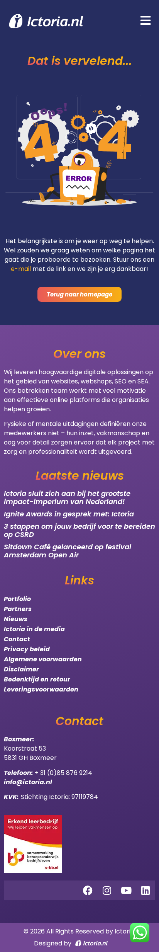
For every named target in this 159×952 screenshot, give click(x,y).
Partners (18, 609)
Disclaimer (21, 669)
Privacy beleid (27, 649)
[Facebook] (87, 890)
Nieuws (15, 619)
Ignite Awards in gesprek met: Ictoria (69, 514)
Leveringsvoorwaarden (41, 689)
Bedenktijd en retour (37, 679)
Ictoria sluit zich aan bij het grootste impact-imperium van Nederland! (67, 498)
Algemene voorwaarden (43, 659)
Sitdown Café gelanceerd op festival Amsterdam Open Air (67, 551)
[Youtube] (126, 890)
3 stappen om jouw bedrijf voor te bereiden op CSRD (79, 530)
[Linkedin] (145, 890)
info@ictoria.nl (28, 782)
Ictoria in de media (34, 629)
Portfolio (17, 598)
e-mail (21, 268)
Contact (17, 639)
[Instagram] (107, 890)
